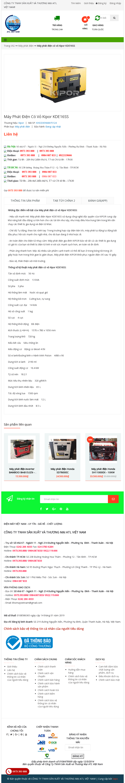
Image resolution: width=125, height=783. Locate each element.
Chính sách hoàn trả (48, 690)
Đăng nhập (115, 3)
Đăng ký (102, 3)
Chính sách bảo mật (109, 679)
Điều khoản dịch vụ (109, 676)
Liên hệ (11, 670)
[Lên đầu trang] (115, 771)
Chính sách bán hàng (49, 679)
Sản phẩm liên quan (18, 424)
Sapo (115, 778)
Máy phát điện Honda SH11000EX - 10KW (103, 470)
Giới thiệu (89, 3)
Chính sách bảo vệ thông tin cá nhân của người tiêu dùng (17, 676)
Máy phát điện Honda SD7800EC (62, 470)
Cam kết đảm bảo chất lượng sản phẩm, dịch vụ (108, 669)
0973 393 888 (15, 190)
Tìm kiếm (76, 3)
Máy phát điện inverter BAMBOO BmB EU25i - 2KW (22, 472)
